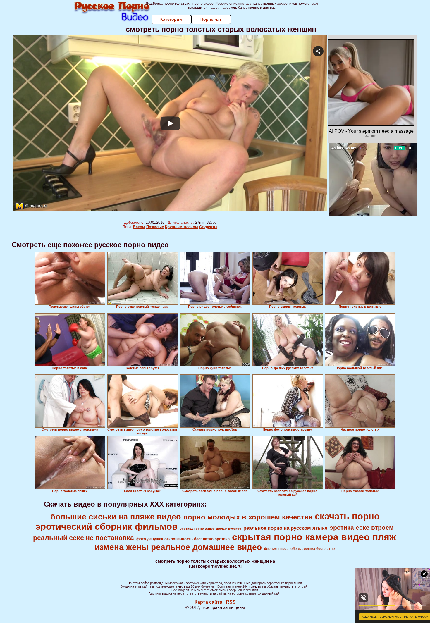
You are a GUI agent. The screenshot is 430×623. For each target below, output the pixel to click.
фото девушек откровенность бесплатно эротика (183, 539)
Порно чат (210, 19)
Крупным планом (181, 227)
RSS (231, 602)
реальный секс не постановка (83, 538)
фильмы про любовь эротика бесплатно (299, 549)
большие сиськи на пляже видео (116, 516)
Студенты (208, 227)
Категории (171, 19)
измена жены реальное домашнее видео (178, 547)
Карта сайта (208, 602)
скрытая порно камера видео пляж (314, 537)
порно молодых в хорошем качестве (247, 517)
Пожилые (155, 227)
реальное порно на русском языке (285, 528)
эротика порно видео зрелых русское (210, 528)
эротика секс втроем (362, 527)
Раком (139, 227)
